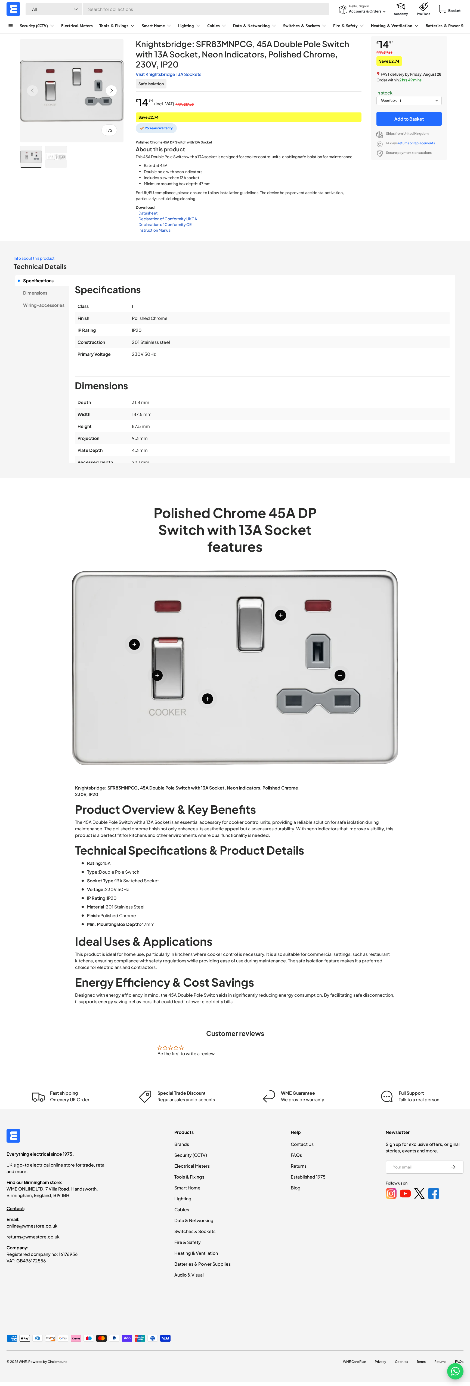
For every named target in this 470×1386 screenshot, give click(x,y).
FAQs (296, 1155)
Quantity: (389, 100)
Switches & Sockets (301, 25)
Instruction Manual (154, 230)
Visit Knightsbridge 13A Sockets (168, 74)
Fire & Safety (345, 25)
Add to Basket (409, 119)
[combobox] (177, 9)
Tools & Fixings (113, 25)
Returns (299, 1166)
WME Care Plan (354, 1362)
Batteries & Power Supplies (202, 1264)
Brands (181, 1144)
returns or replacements (416, 143)
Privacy (380, 1362)
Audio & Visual (189, 1275)
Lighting (186, 25)
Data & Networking (251, 25)
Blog (296, 1188)
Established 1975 (308, 1177)
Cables (213, 25)
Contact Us (302, 1144)
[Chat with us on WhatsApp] (455, 1371)
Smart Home (153, 25)
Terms (421, 1362)
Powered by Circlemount (47, 1362)
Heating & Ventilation (391, 25)
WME (23, 1362)
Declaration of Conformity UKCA (167, 218)
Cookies (401, 1362)
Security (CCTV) (34, 25)
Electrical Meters (77, 25)
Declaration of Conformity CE (164, 224)
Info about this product (34, 258)
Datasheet (148, 212)
